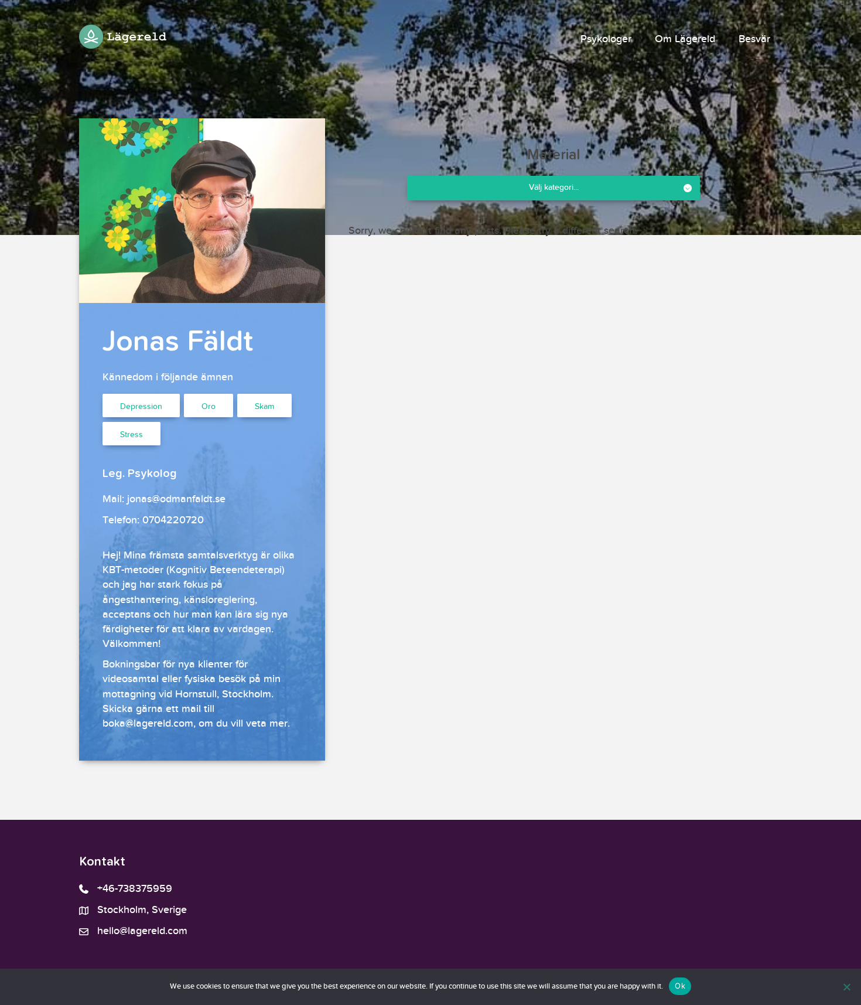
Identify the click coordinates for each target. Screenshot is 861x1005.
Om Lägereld (685, 39)
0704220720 (173, 520)
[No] (846, 987)
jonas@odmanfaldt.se (176, 499)
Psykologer (605, 39)
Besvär (754, 39)
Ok (680, 985)
